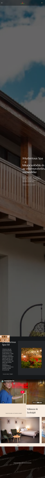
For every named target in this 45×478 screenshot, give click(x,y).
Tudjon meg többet (8, 374)
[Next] (41, 430)
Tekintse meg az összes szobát (13, 413)
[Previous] (3, 430)
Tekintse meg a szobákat (29, 184)
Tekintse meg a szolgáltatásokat (23, 462)
